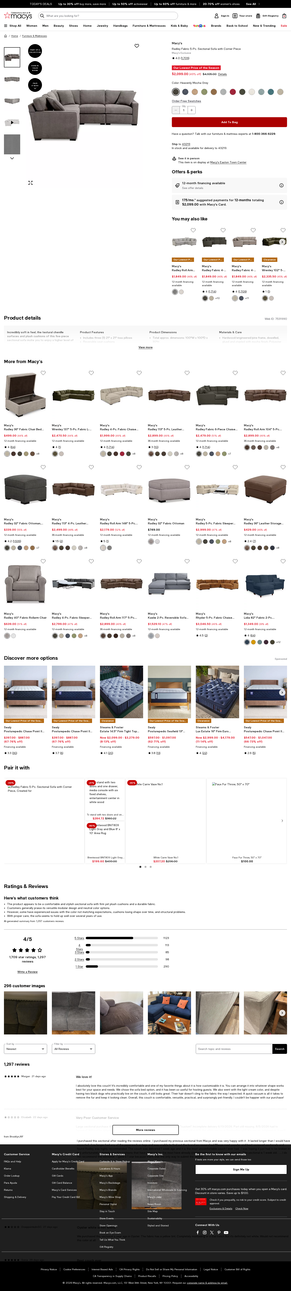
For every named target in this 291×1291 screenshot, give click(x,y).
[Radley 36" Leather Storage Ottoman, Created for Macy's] (265, 489)
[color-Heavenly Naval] (241, 298)
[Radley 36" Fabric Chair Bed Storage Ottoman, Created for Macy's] (25, 395)
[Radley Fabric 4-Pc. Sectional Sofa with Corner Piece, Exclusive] (244, 241)
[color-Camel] (157, 635)
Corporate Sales (156, 1168)
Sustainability (154, 1218)
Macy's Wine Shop (110, 1197)
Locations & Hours (110, 1168)
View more (146, 347)
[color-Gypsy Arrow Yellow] (253, 642)
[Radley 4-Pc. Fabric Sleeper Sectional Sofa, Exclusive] (73, 583)
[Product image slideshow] (84, 114)
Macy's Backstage (110, 1183)
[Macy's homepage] (5, 36)
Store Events (107, 1218)
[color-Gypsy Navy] (247, 642)
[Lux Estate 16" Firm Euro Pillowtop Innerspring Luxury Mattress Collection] (217, 692)
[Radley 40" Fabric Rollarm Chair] (25, 583)
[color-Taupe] (157, 453)
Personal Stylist (108, 1204)
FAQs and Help (12, 1161)
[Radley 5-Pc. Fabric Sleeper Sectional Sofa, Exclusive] (217, 489)
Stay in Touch (107, 1211)
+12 (278, 642)
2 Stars (79, 959)
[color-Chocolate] (163, 453)
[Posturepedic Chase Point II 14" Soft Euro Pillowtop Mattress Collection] (265, 692)
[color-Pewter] (175, 292)
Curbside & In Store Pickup (115, 1161)
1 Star (79, 966)
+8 (37, 453)
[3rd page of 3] (151, 867)
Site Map (152, 1211)
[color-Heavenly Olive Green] (128, 453)
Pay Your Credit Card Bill (66, 1197)
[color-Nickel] (151, 635)
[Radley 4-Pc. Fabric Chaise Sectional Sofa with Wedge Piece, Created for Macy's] (121, 395)
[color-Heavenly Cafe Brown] (32, 453)
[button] (73, 114)
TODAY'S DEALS (41, 4)
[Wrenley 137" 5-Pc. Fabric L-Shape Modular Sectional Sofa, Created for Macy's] (73, 395)
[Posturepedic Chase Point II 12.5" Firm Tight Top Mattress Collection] (25, 692)
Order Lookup (11, 1175)
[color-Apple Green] (218, 541)
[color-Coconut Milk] (170, 453)
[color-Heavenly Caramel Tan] (218, 453)
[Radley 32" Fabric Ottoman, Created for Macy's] (25, 489)
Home (14, 36)
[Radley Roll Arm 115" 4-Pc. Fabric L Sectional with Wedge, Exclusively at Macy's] (184, 241)
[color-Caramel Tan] (224, 541)
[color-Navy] (272, 547)
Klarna (7, 1168)
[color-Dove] (271, 298)
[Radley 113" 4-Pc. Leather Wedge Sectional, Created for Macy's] (73, 489)
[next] (282, 821)
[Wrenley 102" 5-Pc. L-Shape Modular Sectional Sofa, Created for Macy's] (274, 241)
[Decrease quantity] (176, 110)
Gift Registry (106, 1247)
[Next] (282, 242)
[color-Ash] (176, 453)
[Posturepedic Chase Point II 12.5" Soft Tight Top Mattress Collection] (73, 692)
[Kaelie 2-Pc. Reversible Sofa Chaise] (169, 583)
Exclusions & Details (221, 1208)
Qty (184, 106)
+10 (217, 298)
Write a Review (27, 971)
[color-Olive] (265, 298)
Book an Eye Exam (110, 1232)
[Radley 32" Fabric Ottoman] (169, 489)
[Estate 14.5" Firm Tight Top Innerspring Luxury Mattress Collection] (121, 692)
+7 (229, 453)
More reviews (145, 1130)
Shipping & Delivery (15, 1197)
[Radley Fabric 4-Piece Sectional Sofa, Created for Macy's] (214, 241)
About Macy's (155, 1161)
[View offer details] (229, 185)
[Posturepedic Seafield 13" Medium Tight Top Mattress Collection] (169, 692)
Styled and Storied (158, 1225)
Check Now (241, 1208)
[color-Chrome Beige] (199, 541)
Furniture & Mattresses (34, 36)
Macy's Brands (108, 1190)
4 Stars (79, 945)
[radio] (175, 292)
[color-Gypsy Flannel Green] (272, 642)
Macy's (177, 43)
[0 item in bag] (284, 16)
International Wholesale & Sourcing (167, 1190)
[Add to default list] (193, 230)
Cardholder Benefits (63, 1168)
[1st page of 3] (140, 867)
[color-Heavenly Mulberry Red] (122, 453)
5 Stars (79, 938)
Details (222, 74)
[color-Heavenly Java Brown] (13, 453)
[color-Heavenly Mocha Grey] (205, 298)
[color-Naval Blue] (211, 541)
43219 (186, 144)
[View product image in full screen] (30, 182)
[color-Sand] (266, 547)
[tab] (12, 57)
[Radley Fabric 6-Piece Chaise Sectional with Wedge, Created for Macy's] (217, 395)
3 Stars (79, 952)
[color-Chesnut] (151, 453)
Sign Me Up (241, 1169)
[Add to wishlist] (136, 46)
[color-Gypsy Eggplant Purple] (266, 642)
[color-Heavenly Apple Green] (26, 453)
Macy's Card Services (64, 1190)
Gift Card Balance (62, 1183)
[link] (184, 279)
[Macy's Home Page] (18, 16)
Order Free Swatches (186, 101)
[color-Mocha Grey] (205, 541)
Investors (152, 1183)
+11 (247, 298)
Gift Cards (57, 1175)
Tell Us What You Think (112, 1239)
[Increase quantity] (192, 110)
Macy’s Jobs (154, 1197)
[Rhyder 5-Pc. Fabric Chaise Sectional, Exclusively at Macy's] (217, 583)
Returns (8, 1190)
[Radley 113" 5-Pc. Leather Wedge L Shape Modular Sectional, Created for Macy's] (169, 395)
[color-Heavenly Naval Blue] (211, 453)
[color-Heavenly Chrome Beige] (211, 298)
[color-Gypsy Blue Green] (259, 642)
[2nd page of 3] (145, 867)
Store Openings (108, 1225)
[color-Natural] (181, 292)
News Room (154, 1204)
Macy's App (106, 1175)
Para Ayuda (10, 1183)
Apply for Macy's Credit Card (68, 1161)
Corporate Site (155, 1175)
